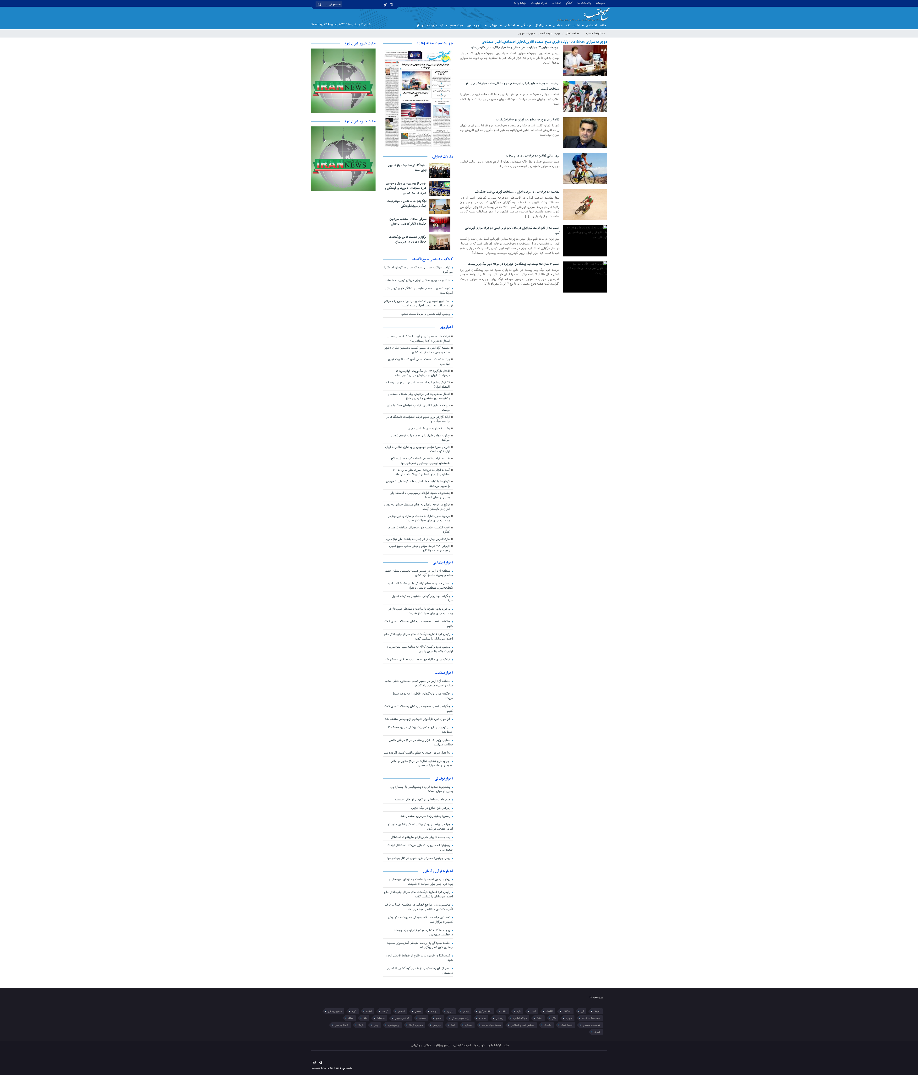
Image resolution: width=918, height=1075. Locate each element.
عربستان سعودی (591, 1025)
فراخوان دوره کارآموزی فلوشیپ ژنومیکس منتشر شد (418, 659)
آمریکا (597, 1011)
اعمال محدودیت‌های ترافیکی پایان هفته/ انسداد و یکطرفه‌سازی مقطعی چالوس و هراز (419, 396)
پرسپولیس (393, 1025)
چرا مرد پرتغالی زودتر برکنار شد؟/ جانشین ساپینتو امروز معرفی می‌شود (420, 827)
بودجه (434, 1011)
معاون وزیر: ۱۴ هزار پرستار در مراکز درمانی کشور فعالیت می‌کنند (421, 742)
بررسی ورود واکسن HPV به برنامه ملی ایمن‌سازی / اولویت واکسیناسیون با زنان (420, 649)
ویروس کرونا (416, 1025)
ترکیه (369, 1011)
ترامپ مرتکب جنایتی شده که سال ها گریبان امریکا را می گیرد (418, 270)
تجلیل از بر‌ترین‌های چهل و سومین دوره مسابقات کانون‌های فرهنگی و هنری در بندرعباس (405, 188)
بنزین (450, 1011)
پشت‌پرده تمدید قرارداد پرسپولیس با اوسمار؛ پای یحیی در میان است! (420, 495)
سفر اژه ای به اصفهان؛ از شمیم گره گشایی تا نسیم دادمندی (420, 971)
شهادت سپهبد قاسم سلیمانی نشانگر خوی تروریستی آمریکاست (419, 291)
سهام (439, 1018)
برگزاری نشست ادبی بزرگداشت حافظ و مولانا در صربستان (407, 239)
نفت (453, 1025)
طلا (365, 1018)
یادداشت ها (584, 3)
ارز (582, 1011)
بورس (418, 1011)
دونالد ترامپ (520, 1018)
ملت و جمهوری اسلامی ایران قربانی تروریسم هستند (418, 280)
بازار (519, 1011)
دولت (539, 1018)
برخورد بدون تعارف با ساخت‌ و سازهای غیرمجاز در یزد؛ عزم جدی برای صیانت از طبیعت (419, 518)
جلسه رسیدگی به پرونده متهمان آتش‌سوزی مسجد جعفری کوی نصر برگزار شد (420, 945)
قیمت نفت (567, 1025)
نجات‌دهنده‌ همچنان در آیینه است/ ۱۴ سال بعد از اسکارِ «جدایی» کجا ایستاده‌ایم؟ (418, 339)
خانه (603, 25)
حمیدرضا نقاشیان (591, 1018)
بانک (504, 1011)
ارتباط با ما (520, 3)
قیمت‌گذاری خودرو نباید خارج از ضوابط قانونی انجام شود (419, 958)
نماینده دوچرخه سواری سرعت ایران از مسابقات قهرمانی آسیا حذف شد (517, 192)
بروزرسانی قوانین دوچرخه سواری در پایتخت (532, 155)
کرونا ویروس (341, 1025)
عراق (350, 1018)
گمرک (597, 1032)
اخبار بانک (572, 25)
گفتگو (569, 3)
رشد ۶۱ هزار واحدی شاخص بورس (429, 428)
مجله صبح (456, 25)
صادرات (381, 1018)
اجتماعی (509, 25)
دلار (554, 1018)
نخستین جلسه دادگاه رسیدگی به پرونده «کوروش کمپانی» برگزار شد (420, 920)
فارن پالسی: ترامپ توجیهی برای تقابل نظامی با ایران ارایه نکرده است (417, 449)
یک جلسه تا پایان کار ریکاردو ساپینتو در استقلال (421, 837)
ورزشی (493, 25)
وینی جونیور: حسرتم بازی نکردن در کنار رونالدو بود (419, 858)
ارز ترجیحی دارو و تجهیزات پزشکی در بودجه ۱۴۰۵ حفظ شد (420, 730)
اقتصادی (591, 25)
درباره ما (556, 3)
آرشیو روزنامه (434, 25)
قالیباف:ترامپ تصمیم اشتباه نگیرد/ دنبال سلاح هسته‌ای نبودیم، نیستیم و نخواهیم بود (420, 461)
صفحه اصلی (572, 33)
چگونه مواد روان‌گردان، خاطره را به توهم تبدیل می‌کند (420, 438)
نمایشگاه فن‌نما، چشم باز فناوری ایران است (407, 168)
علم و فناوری (474, 25)
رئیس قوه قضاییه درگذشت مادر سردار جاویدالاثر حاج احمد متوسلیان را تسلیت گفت (418, 636)
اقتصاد (549, 1011)
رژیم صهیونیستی (460, 1018)
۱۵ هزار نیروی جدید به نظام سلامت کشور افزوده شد (417, 752)
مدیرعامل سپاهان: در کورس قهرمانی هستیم (423, 799)
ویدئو (419, 25)
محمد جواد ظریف (491, 1025)
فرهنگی (526, 25)
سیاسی (558, 25)
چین (376, 1025)
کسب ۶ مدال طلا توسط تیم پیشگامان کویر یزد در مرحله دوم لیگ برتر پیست (513, 264)
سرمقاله (600, 3)
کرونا (361, 1025)
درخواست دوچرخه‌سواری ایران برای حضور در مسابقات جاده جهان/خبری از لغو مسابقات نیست (512, 86)
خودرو (569, 1018)
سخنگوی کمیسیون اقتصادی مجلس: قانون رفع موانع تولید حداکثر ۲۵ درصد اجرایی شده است (418, 304)
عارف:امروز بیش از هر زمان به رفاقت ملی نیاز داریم (418, 539)
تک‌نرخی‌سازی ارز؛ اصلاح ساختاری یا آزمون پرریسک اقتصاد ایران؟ (418, 385)
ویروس (437, 1025)
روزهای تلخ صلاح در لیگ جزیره (431, 808)
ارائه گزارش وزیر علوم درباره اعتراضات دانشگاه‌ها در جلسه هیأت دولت (418, 419)
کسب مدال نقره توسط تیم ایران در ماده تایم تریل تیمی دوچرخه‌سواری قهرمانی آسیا (512, 230)
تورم (354, 1011)
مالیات (547, 1025)
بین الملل (541, 25)
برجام (466, 1011)
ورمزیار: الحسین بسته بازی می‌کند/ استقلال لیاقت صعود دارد (420, 847)
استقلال (567, 1011)
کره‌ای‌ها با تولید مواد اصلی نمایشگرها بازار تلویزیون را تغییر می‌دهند (418, 484)
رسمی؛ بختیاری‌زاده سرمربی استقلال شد (425, 816)
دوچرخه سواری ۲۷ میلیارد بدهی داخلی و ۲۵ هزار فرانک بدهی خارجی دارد (514, 47)
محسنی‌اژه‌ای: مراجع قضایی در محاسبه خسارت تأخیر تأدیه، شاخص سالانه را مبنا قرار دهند (418, 907)
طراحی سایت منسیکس (322, 1068)
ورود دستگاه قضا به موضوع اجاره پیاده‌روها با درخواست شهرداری (423, 933)
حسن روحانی (335, 1011)
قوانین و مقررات (421, 1045)
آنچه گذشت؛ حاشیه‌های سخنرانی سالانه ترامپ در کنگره (418, 530)
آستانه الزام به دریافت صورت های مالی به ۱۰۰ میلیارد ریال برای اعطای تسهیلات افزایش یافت (421, 472)
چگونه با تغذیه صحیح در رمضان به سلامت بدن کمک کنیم (418, 624)
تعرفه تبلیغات (539, 3)
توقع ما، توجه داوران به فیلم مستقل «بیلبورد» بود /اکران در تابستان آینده (417, 507)
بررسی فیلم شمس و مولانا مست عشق (426, 314)
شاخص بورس (402, 1018)
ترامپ (385, 1011)
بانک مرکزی (485, 1011)
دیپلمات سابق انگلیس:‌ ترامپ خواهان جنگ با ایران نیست (418, 408)
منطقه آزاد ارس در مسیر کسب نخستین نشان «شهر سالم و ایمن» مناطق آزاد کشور (417, 350)
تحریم (401, 1011)
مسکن (468, 1025)
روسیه (482, 1018)
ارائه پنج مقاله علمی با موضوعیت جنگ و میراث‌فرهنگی (406, 204)
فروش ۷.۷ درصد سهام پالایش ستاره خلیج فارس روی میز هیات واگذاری (419, 548)
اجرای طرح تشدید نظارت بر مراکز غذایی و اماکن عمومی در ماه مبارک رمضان (422, 763)
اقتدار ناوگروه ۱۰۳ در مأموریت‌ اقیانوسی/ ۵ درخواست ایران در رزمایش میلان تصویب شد (422, 373)
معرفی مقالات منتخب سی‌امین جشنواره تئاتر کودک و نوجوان (407, 222)
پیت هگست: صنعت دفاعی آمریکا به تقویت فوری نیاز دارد (419, 362)
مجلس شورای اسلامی (522, 1025)
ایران (533, 1011)
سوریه (422, 1018)
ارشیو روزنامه (442, 1045)
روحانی (499, 1018)
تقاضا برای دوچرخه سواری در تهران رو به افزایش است (527, 119)
